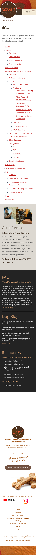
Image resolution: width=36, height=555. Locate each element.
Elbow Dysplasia (15, 140)
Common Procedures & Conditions (18, 71)
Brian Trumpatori (15, 60)
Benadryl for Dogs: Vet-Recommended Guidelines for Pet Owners (15, 334)
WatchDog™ (9, 165)
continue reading (7, 308)
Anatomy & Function (20, 84)
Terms (22, 540)
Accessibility (27, 540)
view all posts (6, 344)
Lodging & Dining (15, 192)
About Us (8, 50)
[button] (29, 12)
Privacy (18, 540)
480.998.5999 (25, 259)
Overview (12, 53)
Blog (7, 196)
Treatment (17, 88)
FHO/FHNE (17, 154)
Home (7, 47)
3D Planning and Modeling (15, 168)
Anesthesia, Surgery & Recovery (21, 188)
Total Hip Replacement (17, 161)
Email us (9, 262)
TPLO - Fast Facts (19, 130)
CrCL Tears (17, 122)
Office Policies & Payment (18, 178)
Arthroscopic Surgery (17, 78)
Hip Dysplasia (14, 144)
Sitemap (13, 540)
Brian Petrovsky (15, 64)
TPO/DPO (16, 157)
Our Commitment (11, 68)
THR (14, 150)
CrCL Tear (13, 81)
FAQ (6, 172)
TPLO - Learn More (20, 126)
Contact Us (9, 200)
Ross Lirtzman (14, 57)
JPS (14, 146)
